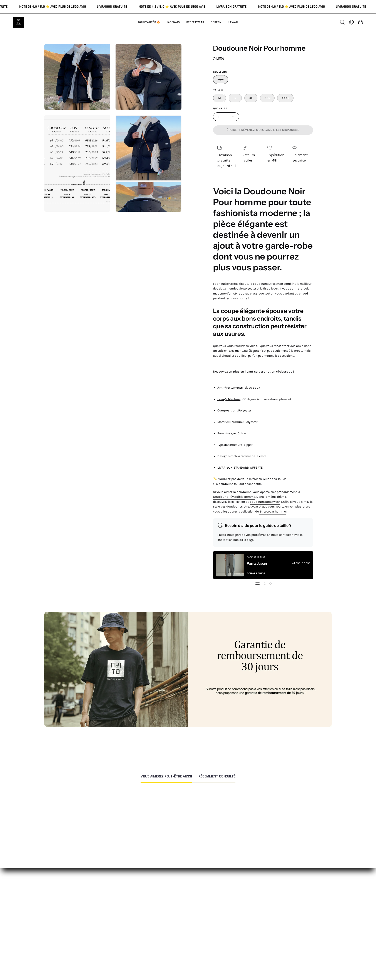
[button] (233, 22)
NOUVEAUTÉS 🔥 (131, 901)
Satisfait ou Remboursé (255, 901)
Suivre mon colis (250, 929)
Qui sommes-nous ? (253, 908)
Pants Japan (257, 563)
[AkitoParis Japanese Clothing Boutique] (18, 22)
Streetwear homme (272, 511)
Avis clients (246, 915)
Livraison (244, 922)
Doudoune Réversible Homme (234, 497)
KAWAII (123, 929)
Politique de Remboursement (201, 915)
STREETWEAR (128, 915)
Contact (184, 901)
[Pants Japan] (230, 565)
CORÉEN (124, 922)
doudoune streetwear (265, 502)
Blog (240, 937)
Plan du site (187, 949)
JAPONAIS (125, 908)
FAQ (180, 908)
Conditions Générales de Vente (202, 942)
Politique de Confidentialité (199, 935)
